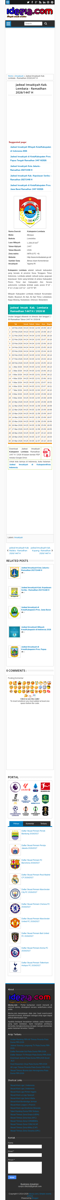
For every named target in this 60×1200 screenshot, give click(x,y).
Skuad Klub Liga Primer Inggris (23, 1092)
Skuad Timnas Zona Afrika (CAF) (24, 1127)
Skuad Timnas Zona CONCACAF (24, 1124)
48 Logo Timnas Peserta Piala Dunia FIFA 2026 (30, 1067)
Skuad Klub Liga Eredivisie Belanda (25, 1108)
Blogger (35, 1198)
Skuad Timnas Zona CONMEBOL (24, 1121)
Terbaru (43, 824)
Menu (8, 2)
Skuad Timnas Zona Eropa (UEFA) (24, 1114)
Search (45, 23)
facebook (32, 2)
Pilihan (16, 824)
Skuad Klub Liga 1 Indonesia (22, 1085)
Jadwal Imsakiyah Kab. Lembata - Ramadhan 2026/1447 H (31, 88)
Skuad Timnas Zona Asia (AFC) (23, 1118)
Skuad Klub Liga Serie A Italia (22, 1098)
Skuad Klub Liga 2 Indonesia (22, 1089)
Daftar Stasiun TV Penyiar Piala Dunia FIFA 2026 (30, 1055)
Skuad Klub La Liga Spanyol (22, 1095)
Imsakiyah (18, 537)
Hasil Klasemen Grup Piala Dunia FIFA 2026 (28, 1064)
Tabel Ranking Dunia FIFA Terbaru (24, 1111)
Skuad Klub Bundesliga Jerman (23, 1102)
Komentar (30, 824)
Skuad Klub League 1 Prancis (22, 1105)
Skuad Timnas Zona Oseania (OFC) (25, 1131)
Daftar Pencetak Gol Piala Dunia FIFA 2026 (28, 1051)
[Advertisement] (30, 52)
